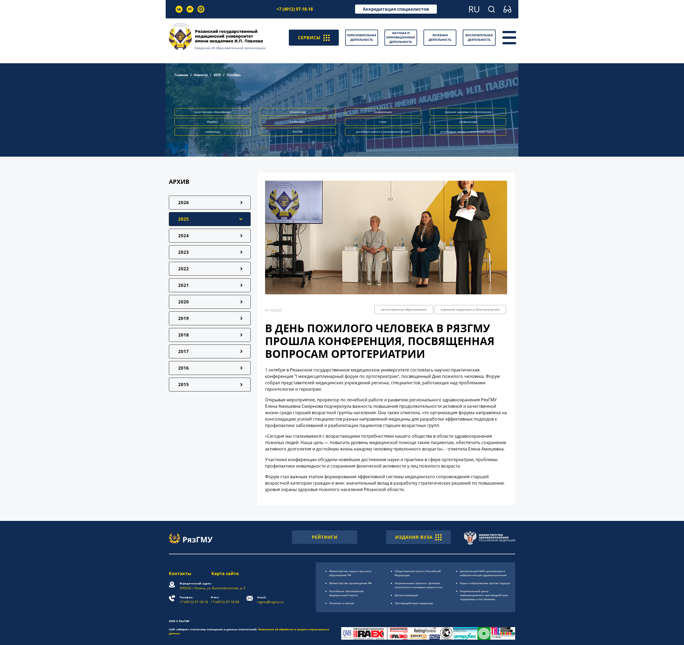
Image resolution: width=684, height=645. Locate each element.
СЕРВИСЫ (309, 38)
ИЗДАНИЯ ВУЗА (414, 537)
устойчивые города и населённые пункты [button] (468, 131)
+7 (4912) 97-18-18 (295, 9)
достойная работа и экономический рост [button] (383, 131)
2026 (183, 202)
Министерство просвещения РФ (350, 583)
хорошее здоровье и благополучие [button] (468, 112)
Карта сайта (225, 573)
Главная (181, 75)
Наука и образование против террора (485, 583)
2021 (183, 285)
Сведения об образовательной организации (230, 48)
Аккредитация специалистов (396, 9)
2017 (183, 351)
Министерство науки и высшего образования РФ (350, 573)
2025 (217, 75)
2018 (183, 335)
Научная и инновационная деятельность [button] (400, 37)
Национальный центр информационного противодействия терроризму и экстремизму (484, 595)
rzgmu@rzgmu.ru (270, 599)
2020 (183, 302)
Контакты (180, 573)
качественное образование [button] (212, 112)
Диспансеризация (406, 595)
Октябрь (234, 75)
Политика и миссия (341, 603)
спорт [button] (383, 122)
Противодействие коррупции (414, 603)
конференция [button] (468, 122)
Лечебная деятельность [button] (440, 37)
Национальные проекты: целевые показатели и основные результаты (418, 585)
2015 (183, 384)
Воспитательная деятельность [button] (479, 37)
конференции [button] (383, 112)
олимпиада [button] (212, 131)
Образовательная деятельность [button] (361, 37)
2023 (183, 252)
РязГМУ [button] (298, 131)
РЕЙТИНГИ (324, 537)
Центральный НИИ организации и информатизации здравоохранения (483, 573)
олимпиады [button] (297, 122)
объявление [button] (298, 112)
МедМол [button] (212, 122)
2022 (183, 269)
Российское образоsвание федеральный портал (346, 593)
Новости (201, 75)
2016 (183, 368)
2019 (183, 318)
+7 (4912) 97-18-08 (225, 599)
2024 (183, 236)
